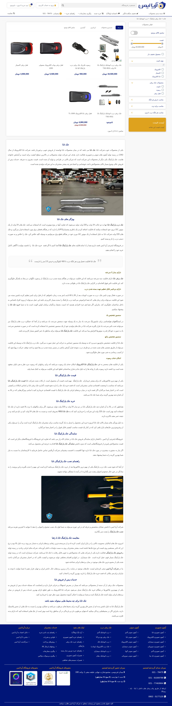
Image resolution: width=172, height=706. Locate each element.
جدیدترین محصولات (106, 27)
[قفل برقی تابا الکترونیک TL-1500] (80, 96)
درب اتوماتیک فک (103, 642)
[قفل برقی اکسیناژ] (22, 48)
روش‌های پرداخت (49, 642)
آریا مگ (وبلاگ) (77, 632)
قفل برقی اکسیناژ (22, 65)
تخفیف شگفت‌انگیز (129, 13)
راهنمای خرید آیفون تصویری (72, 637)
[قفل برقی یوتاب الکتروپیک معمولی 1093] (51, 48)
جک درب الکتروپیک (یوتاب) (100, 646)
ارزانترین (93, 27)
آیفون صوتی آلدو (131, 632)
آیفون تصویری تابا (158, 632)
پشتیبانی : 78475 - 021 (51, 13)
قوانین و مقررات (49, 637)
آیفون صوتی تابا (131, 637)
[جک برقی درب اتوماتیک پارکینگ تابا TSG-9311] (109, 96)
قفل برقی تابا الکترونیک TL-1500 (80, 113)
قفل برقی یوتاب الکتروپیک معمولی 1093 (51, 66)
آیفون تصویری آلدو (157, 651)
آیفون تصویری (160, 628)
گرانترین (82, 27)
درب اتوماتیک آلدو (103, 632)
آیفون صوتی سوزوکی (129, 656)
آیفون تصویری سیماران (156, 642)
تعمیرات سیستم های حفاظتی (72, 660)
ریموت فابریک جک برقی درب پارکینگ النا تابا (80, 66)
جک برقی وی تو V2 (102, 637)
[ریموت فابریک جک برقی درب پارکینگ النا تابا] (80, 48)
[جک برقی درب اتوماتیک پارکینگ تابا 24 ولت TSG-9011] (109, 48)
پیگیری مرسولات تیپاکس (46, 656)
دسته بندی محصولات (156, 13)
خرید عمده (97, 13)
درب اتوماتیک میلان (102, 656)
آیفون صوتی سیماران (129, 646)
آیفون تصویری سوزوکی (156, 646)
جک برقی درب (106, 628)
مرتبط (119, 27)
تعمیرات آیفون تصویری (74, 655)
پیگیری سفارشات (85, 13)
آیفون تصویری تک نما (156, 656)
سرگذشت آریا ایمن (21, 642)
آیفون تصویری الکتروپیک (155, 637)
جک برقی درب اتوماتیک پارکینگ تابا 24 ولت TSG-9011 (109, 66)
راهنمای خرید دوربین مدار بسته (71, 651)
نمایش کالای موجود (69, 27)
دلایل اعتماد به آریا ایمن (20, 632)
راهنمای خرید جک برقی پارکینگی (75, 644)
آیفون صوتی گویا (131, 651)
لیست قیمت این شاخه (156, 127)
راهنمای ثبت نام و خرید (47, 632)
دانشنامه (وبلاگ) (112, 13)
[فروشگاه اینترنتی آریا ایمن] (152, 5)
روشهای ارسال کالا (48, 646)
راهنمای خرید (70, 13)
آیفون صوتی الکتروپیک (129, 642)
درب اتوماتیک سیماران (101, 651)
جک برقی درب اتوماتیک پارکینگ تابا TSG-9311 (109, 115)
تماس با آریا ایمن (22, 637)
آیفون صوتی (134, 628)
